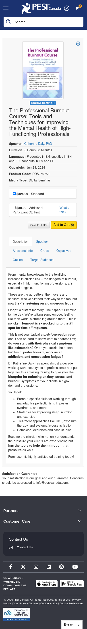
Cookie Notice (49, 603)
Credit (44, 250)
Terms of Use (62, 600)
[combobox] (72, 624)
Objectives (63, 250)
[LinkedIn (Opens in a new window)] (49, 567)
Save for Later (38, 225)
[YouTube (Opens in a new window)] (75, 567)
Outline (18, 259)
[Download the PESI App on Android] (72, 583)
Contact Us (25, 547)
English (68, 624)
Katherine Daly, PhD (38, 143)
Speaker (42, 241)
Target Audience (42, 259)
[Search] (8, 22)
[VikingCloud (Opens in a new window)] (16, 614)
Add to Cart (62, 225)
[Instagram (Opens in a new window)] (36, 567)
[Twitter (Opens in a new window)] (23, 567)
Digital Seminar (43, 103)
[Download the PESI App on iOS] (47, 583)
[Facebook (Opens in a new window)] (10, 567)
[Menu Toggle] (5, 8)
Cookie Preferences (71, 603)
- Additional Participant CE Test (28, 209)
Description (21, 241)
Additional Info (23, 250)
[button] (78, 43)
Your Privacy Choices (25, 603)
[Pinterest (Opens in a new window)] (61, 567)
